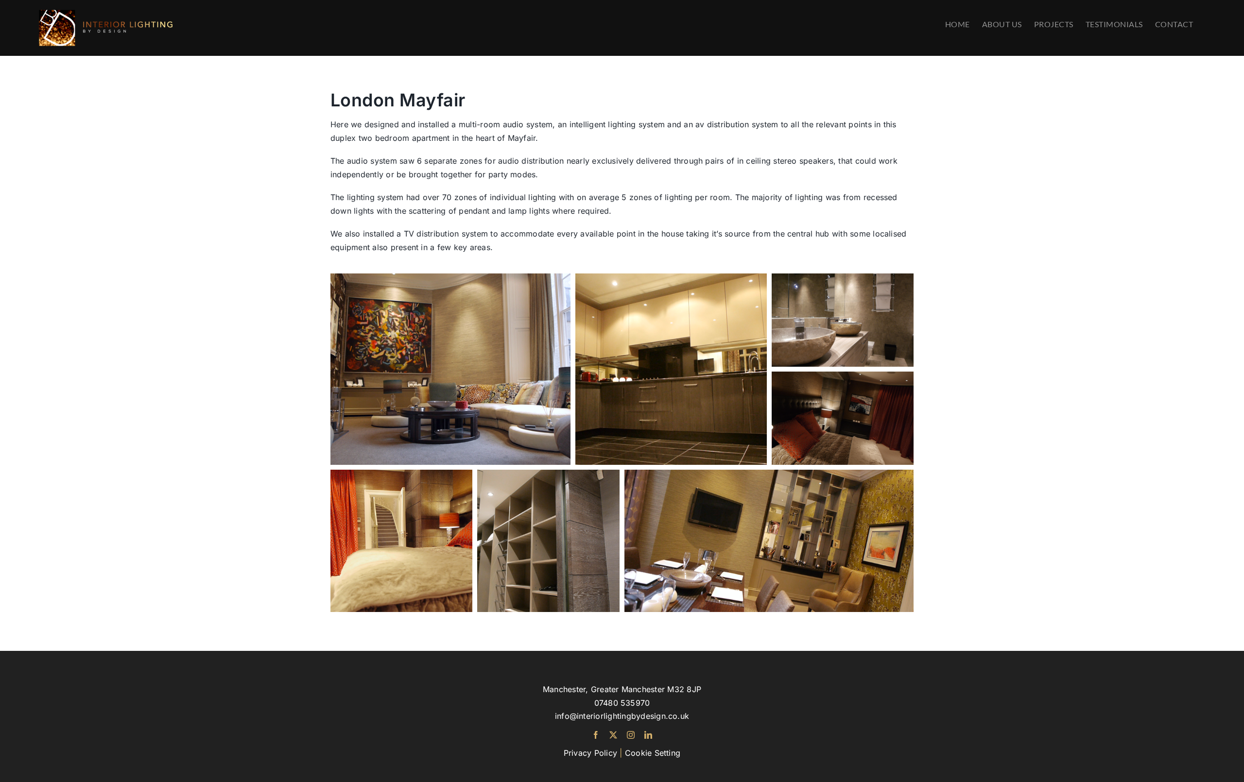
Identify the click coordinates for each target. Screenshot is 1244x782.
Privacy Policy (590, 753)
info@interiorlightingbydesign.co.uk (622, 716)
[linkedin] (648, 735)
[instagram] (631, 735)
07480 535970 (622, 703)
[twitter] (613, 735)
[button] (450, 369)
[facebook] (596, 735)
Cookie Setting (652, 753)
